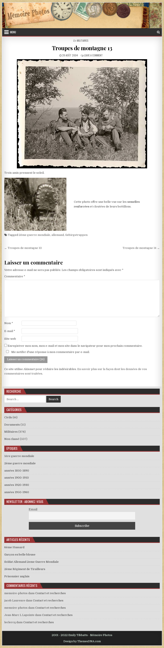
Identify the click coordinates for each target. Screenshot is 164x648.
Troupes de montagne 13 (82, 48)
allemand (57, 235)
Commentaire (14, 276)
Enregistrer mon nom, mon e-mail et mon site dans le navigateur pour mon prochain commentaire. (75, 345)
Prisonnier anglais (16, 576)
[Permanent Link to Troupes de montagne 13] (82, 113)
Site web (10, 338)
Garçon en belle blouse (19, 554)
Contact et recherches (50, 593)
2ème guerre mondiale (34, 235)
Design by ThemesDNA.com (82, 641)
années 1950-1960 (16, 492)
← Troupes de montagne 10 (23, 248)
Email (33, 509)
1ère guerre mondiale (19, 456)
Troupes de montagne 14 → (141, 248)
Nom (8, 323)
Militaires (82, 40)
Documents (12, 424)
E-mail (9, 331)
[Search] (158, 32)
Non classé (11, 439)
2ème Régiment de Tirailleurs (24, 569)
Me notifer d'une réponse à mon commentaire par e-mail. (50, 352)
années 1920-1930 (16, 484)
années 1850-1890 (16, 470)
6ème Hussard (14, 547)
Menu (13, 32)
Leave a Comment (93, 55)
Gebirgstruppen (76, 235)
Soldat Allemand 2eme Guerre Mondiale (31, 561)
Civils (8, 417)
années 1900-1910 (16, 477)
